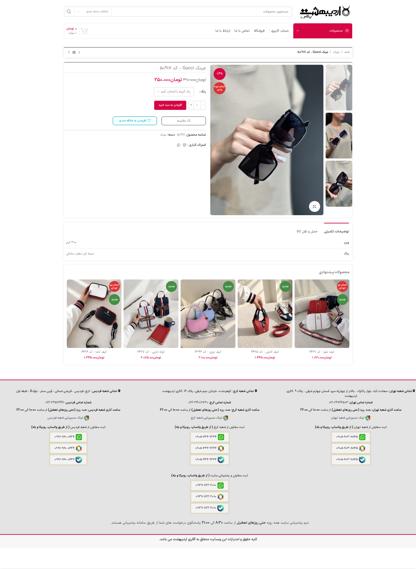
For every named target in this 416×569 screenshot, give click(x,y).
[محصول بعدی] (68, 52)
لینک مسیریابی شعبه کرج (207, 418)
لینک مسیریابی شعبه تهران (348, 418)
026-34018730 (198, 402)
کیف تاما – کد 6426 (94, 352)
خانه (347, 52)
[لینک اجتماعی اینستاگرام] (184, 145)
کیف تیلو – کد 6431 (322, 352)
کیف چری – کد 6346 (208, 352)
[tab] (336, 229)
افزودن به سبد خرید (170, 105)
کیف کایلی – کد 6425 (265, 352)
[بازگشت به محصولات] (74, 52)
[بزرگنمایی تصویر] (314, 206)
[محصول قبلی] (79, 52)
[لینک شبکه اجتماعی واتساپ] (178, 145)
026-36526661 (54, 402)
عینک (336, 52)
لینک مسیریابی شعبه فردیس (65, 418)
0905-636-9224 (206, 437)
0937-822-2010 (206, 485)
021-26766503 (338, 402)
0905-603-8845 (347, 437)
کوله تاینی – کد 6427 (151, 352)
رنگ (203, 91)
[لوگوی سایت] (324, 11)
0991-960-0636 (64, 437)
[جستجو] (69, 12)
